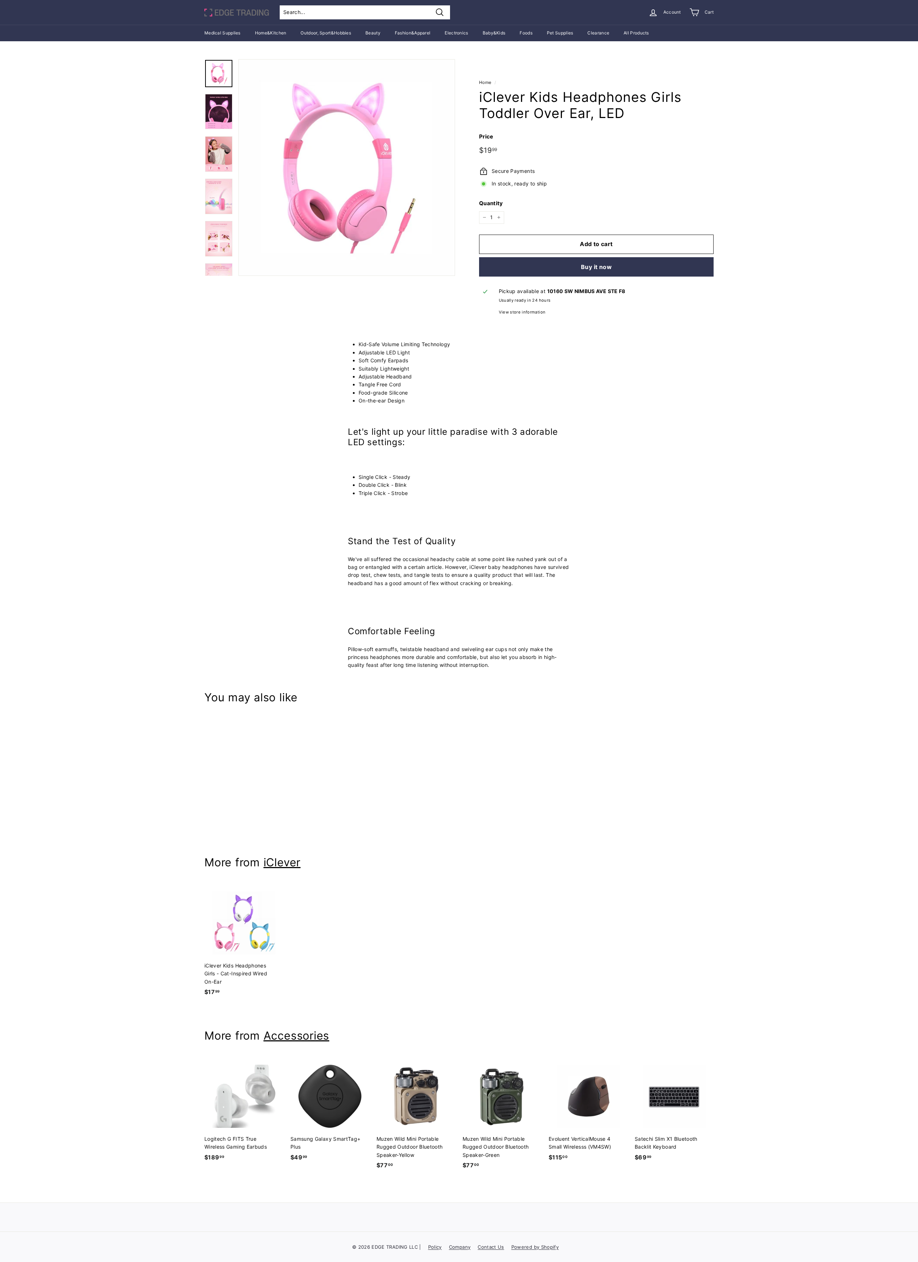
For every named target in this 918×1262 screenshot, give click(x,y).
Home (485, 82)
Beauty (372, 33)
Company (459, 1247)
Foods (526, 33)
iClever (282, 862)
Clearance (598, 33)
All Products (636, 33)
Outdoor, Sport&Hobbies (326, 33)
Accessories (296, 1035)
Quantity (491, 203)
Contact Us (491, 1247)
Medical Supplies (222, 33)
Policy (435, 1247)
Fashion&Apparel (413, 33)
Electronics (456, 33)
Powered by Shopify (535, 1247)
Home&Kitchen (271, 33)
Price (486, 136)
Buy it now (596, 266)
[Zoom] (347, 168)
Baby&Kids (494, 33)
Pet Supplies (560, 33)
